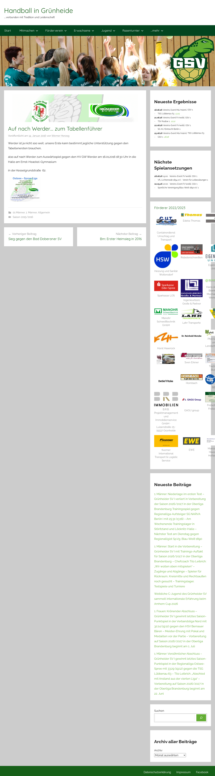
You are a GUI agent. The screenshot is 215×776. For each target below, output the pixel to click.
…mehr (155, 30)
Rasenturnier (131, 30)
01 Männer (19, 212)
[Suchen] (201, 717)
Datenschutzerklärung (157, 772)
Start (7, 30)
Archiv (158, 750)
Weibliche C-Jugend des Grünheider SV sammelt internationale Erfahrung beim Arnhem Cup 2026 (180, 598)
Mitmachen (26, 30)
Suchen (159, 710)
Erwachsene (82, 30)
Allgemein (44, 212)
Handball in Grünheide (38, 10)
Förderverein (54, 30)
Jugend (106, 30)
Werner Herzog (60, 135)
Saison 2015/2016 (23, 217)
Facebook (202, 772)
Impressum (183, 772)
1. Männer (31, 212)
